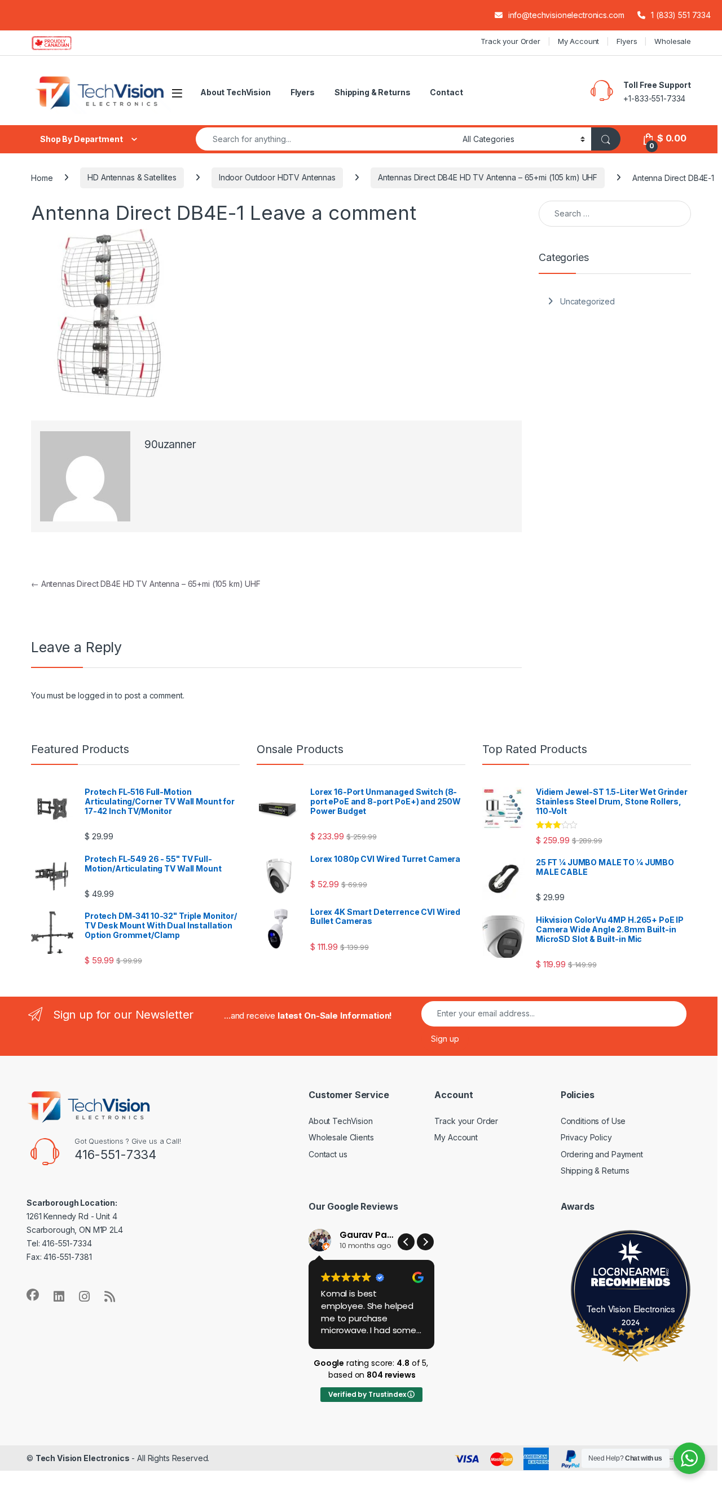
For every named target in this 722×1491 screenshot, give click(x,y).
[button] (425, 1241)
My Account (579, 41)
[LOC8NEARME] (631, 1274)
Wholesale (672, 41)
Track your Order (510, 41)
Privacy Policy (586, 1137)
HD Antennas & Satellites (132, 177)
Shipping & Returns (372, 92)
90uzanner (170, 444)
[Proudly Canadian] (60, 42)
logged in (95, 695)
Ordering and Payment (602, 1154)
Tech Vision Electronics (631, 1308)
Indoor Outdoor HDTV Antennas (277, 177)
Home (41, 177)
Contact (446, 92)
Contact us (328, 1154)
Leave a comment (333, 212)
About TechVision (235, 92)
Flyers (627, 41)
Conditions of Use (593, 1121)
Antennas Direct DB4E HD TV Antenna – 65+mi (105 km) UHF (487, 177)
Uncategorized (587, 301)
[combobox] (326, 139)
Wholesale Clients (341, 1137)
